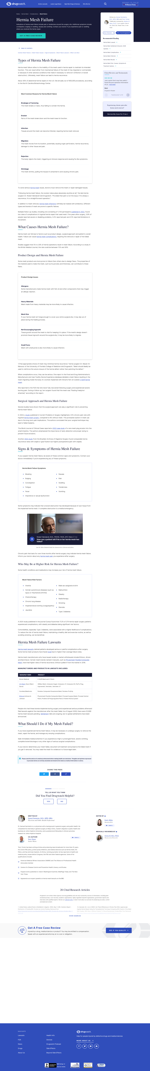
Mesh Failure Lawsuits (63, 52)
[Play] (32, 539)
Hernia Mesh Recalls (109, 59)
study (28, 415)
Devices (49, 1040)
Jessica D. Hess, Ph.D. (112, 836)
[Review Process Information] (116, 831)
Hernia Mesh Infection (109, 56)
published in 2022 (77, 212)
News (20, 1044)
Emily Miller (109, 820)
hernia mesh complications (46, 237)
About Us (21, 1053)
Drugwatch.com (16, 4)
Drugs (20, 1048)
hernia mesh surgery (31, 418)
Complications (34, 14)
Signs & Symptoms (50, 52)
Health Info (50, 1035)
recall (50, 652)
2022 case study (59, 428)
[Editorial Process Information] (105, 815)
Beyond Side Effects (53, 1053)
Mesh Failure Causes (38, 52)
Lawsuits (21, 1035)
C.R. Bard (22, 684)
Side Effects (50, 1048)
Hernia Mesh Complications (111, 52)
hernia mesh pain (46, 556)
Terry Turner (125, 19)
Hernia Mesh (24, 14)
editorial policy (69, 899)
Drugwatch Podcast (53, 1044)
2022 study (28, 439)
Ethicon (21, 696)
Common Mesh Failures (24, 52)
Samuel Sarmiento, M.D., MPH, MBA (118, 18)
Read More (112, 84)
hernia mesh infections (47, 204)
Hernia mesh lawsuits (26, 649)
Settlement (45, 714)
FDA (19, 1040)
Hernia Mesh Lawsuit (109, 42)
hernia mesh (34, 188)
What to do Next (74, 52)
